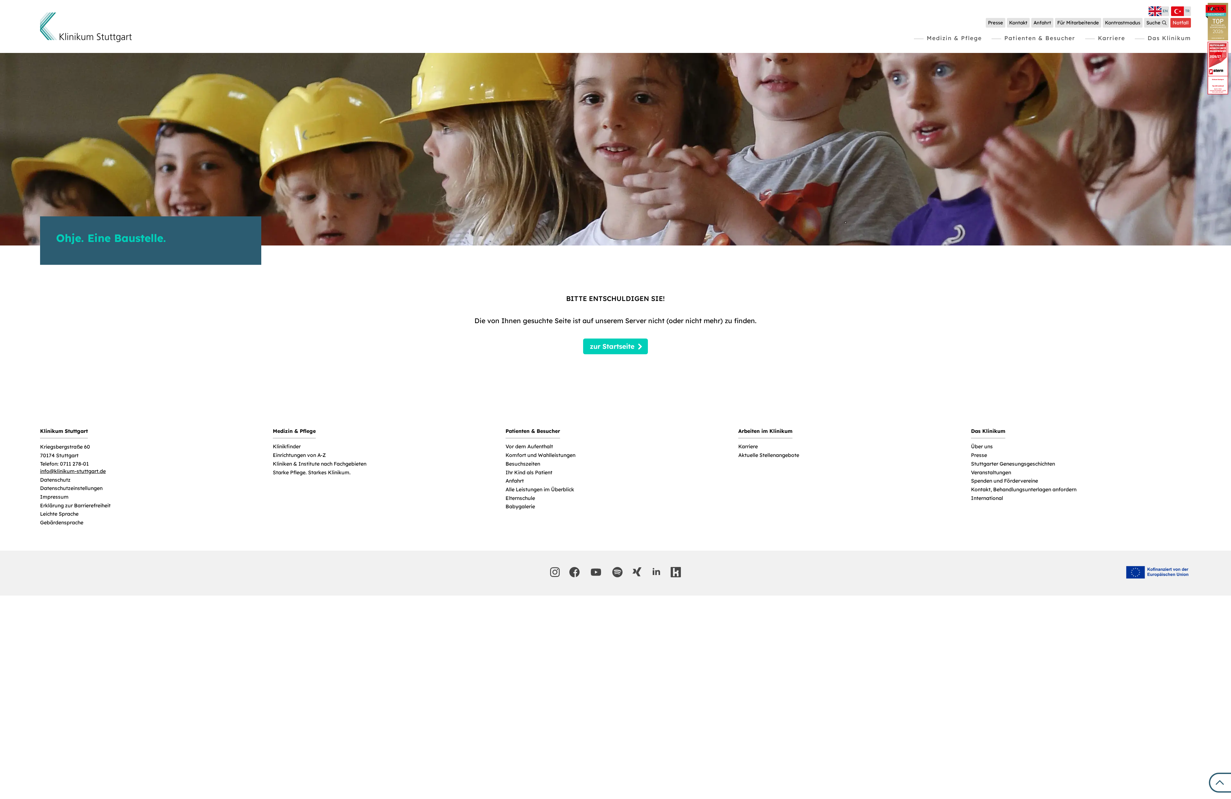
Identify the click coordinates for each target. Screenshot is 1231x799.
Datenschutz (55, 480)
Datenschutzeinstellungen (71, 488)
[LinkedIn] (656, 572)
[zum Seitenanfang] (1220, 783)
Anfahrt (1042, 23)
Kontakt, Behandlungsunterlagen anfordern (1023, 489)
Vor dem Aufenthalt (529, 446)
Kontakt (1018, 23)
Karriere (1111, 37)
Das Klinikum (1169, 37)
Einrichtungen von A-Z (299, 455)
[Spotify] (617, 572)
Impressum (54, 497)
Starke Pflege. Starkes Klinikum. (312, 472)
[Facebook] (574, 572)
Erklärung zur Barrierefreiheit (75, 506)
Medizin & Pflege (954, 37)
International (987, 498)
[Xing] (637, 572)
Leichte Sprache (59, 514)
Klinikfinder (287, 446)
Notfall (1181, 23)
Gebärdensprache (61, 523)
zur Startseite (612, 346)
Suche (1153, 23)
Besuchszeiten (523, 464)
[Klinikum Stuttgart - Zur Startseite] (86, 27)
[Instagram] (555, 572)
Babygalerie (520, 506)
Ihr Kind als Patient (529, 472)
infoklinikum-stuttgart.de (73, 471)
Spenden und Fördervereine (1004, 481)
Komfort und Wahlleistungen (540, 455)
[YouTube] (596, 572)
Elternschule (520, 498)
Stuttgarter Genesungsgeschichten (1013, 464)
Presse (995, 23)
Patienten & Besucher (1039, 37)
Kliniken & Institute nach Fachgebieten (319, 464)
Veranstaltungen (991, 472)
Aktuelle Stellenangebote (768, 455)
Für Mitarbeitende (1078, 23)
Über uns (982, 446)
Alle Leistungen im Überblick (540, 489)
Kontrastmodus (1122, 23)
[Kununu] (676, 572)
